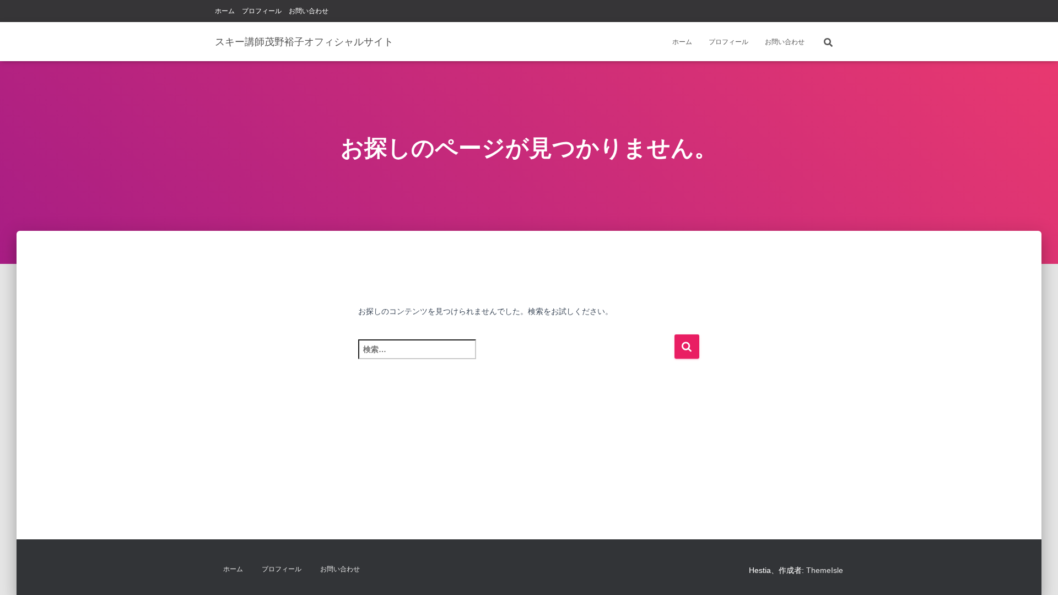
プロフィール (262, 11)
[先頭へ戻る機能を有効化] (1036, 573)
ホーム (225, 11)
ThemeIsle (824, 570)
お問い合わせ (308, 11)
